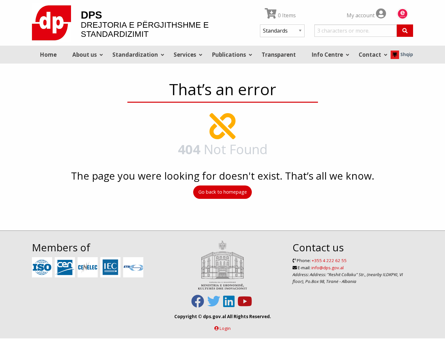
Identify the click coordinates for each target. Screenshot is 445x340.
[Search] (405, 30)
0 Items (286, 15)
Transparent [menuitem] (279, 54)
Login (225, 328)
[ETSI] (134, 268)
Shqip (406, 54)
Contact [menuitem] (370, 54)
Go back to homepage (222, 192)
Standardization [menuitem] (135, 54)
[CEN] (66, 268)
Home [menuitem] (48, 54)
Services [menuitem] (185, 54)
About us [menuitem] (84, 54)
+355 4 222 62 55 (329, 260)
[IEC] (111, 268)
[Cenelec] (88, 268)
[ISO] (43, 268)
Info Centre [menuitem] (327, 54)
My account (361, 15)
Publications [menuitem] (229, 54)
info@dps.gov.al (327, 268)
